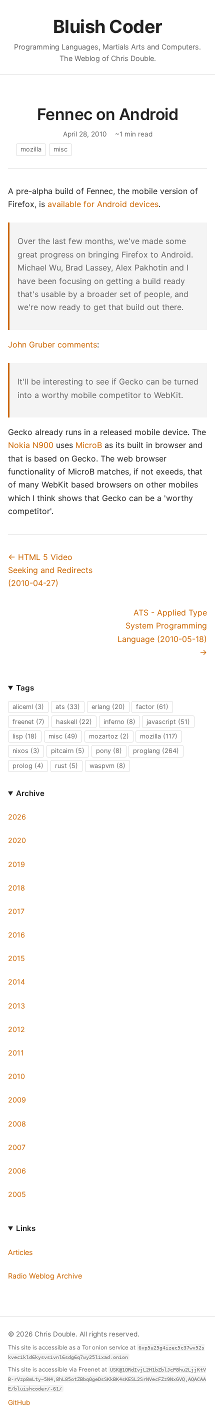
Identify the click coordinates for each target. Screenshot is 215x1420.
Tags (25, 687)
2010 (16, 1076)
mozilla (31, 149)
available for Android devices (103, 204)
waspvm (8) (108, 766)
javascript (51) (168, 722)
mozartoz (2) (109, 736)
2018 (16, 888)
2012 (16, 1029)
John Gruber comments (52, 345)
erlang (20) (108, 706)
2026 (17, 816)
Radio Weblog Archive (45, 1276)
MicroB (89, 445)
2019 (16, 864)
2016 (16, 934)
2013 (16, 1006)
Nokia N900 (31, 445)
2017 (16, 911)
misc (61, 149)
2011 (16, 1052)
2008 (17, 1124)
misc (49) (63, 736)
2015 (16, 958)
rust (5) (66, 766)
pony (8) (109, 750)
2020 (17, 840)
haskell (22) (74, 722)
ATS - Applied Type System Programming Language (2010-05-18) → (162, 632)
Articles (20, 1252)
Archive (30, 793)
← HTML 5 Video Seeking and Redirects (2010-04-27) (50, 570)
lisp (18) (24, 736)
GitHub (19, 1402)
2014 (16, 982)
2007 (17, 1147)
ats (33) (68, 706)
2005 (17, 1194)
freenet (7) (28, 722)
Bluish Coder (107, 27)
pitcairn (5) (67, 750)
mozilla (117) (159, 736)
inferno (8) (120, 722)
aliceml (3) (28, 706)
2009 (17, 1100)
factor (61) (152, 706)
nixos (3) (26, 750)
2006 (17, 1170)
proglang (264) (156, 750)
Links (26, 1228)
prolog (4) (28, 766)
